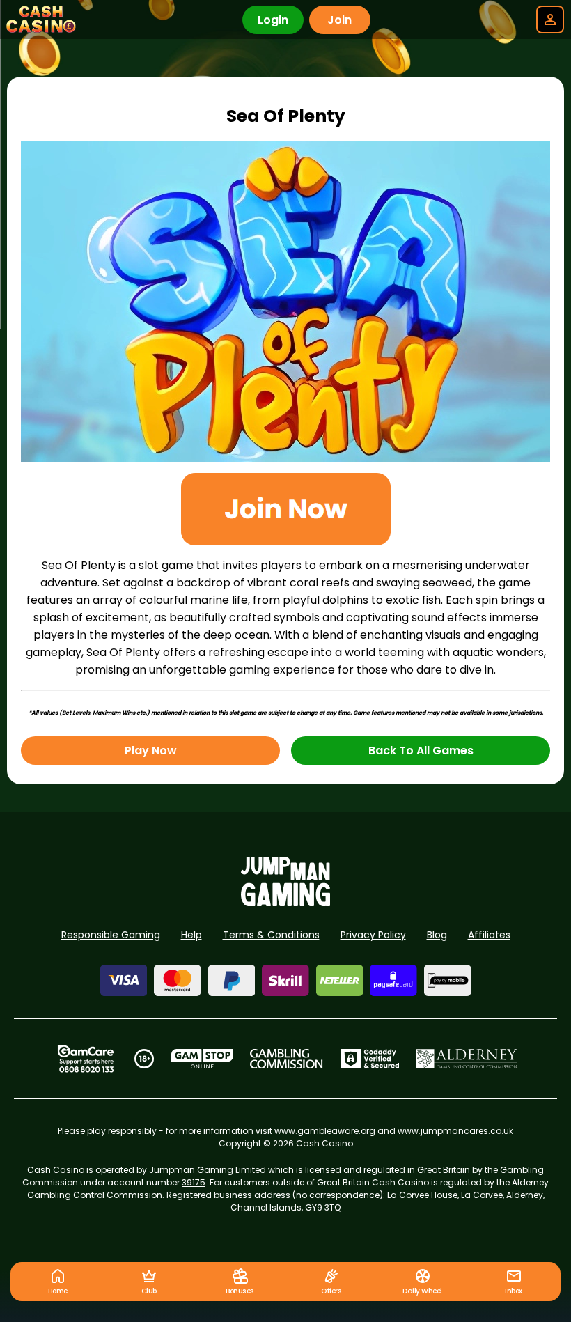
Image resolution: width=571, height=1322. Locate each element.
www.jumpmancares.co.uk (455, 1131)
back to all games (421, 750)
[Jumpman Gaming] (285, 902)
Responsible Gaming (110, 935)
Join (339, 20)
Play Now (151, 750)
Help (191, 935)
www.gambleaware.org (324, 1131)
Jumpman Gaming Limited (207, 1170)
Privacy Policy (373, 935)
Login (273, 20)
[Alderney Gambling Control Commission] (466, 1058)
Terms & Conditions (271, 935)
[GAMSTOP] (202, 1058)
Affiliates (489, 935)
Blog (437, 935)
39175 (193, 1182)
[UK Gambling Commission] (286, 1058)
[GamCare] (85, 1058)
